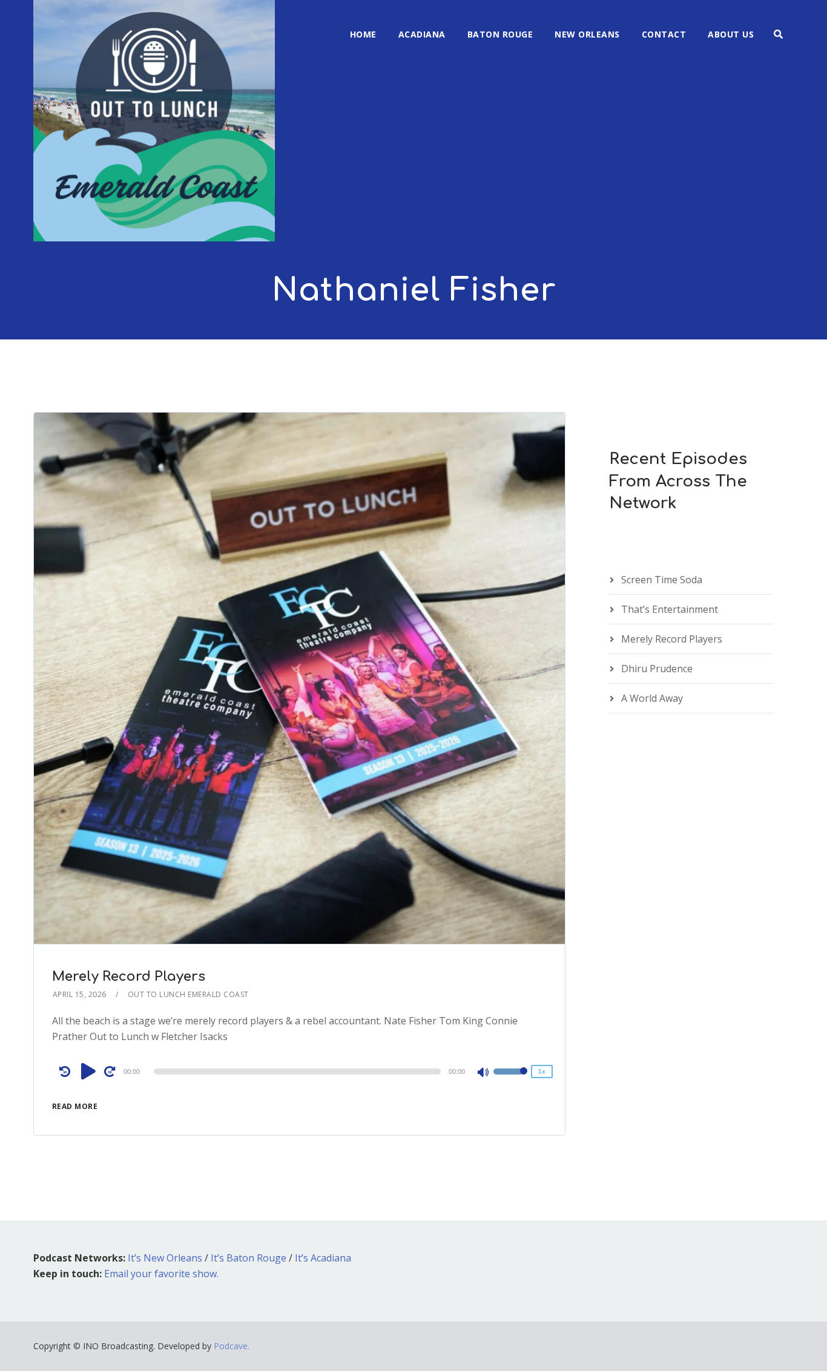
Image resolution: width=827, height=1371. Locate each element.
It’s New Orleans (165, 1258)
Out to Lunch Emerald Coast (188, 994)
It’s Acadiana (323, 1258)
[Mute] (484, 1073)
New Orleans (587, 34)
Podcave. (231, 1346)
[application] (299, 1071)
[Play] (88, 1071)
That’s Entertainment (669, 609)
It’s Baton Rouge (248, 1258)
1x (541, 1071)
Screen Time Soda (661, 579)
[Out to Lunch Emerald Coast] (154, 120)
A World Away (652, 698)
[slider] (510, 1079)
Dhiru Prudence (657, 668)
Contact (664, 34)
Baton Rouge (500, 34)
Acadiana (422, 34)
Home (363, 34)
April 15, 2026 (80, 994)
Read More (75, 1106)
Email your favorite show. (161, 1273)
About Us (731, 34)
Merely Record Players (128, 976)
